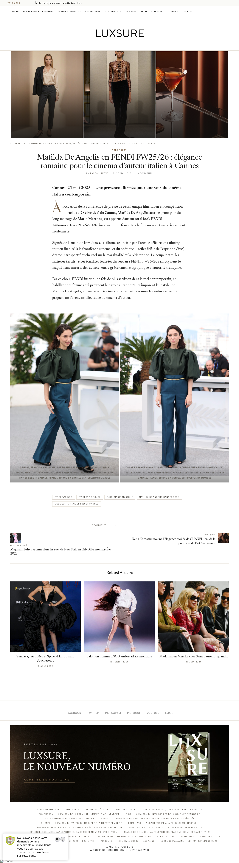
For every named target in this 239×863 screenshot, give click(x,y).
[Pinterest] (122, 45)
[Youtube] (127, 45)
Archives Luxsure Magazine (137, 841)
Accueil (15, 143)
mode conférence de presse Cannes (76, 503)
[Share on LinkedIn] (133, 525)
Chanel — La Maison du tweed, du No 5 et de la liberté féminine (81, 823)
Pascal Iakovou (100, 173)
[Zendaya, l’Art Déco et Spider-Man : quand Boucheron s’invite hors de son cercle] (45, 616)
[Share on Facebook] (123, 525)
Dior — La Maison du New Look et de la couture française (163, 814)
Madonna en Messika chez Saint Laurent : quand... (193, 656)
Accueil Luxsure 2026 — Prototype (72, 841)
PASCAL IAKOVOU (29, 131)
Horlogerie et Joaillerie (38, 11)
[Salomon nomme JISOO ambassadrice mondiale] (119, 616)
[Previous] (26, 3)
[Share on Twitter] (126, 525)
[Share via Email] (148, 525)
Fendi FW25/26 (63, 497)
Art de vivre (92, 11)
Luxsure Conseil (125, 809)
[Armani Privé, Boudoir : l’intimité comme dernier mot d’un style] (119, 94)
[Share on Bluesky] (144, 525)
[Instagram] (117, 45)
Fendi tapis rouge (89, 497)
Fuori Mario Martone (120, 497)
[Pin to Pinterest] (130, 525)
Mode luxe (187, 836)
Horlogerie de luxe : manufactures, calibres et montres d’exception (73, 832)
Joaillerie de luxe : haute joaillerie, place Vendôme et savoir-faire (167, 832)
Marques (106, 841)
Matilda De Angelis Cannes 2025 (159, 497)
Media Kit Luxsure (48, 809)
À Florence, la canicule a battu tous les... (58, 3)
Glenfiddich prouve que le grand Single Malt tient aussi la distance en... (190, 121)
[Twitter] (112, 45)
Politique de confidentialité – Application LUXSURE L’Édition (136, 836)
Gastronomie (113, 11)
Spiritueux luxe (210, 836)
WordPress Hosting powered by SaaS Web (119, 850)
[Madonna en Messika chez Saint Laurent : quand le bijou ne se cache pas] (193, 616)
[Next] (31, 3)
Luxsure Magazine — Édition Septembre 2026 (189, 841)
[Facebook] (106, 45)
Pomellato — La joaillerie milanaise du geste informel (163, 823)
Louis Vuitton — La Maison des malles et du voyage (77, 818)
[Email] (133, 45)
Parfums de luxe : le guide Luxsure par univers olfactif (165, 827)
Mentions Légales (97, 809)
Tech (144, 11)
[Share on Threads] (141, 525)
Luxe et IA (157, 11)
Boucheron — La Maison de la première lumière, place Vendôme (79, 814)
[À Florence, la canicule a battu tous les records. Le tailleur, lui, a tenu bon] (47, 94)
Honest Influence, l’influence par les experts (172, 809)
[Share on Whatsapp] (137, 525)
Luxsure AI (173, 11)
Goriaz (188, 11)
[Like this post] (118, 525)
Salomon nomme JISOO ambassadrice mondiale (119, 656)
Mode (15, 11)
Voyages (131, 11)
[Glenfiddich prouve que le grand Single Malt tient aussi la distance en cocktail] (192, 94)
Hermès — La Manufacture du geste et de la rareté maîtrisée (155, 818)
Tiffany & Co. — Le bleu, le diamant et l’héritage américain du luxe (79, 827)
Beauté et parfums (69, 11)
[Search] (227, 11)
